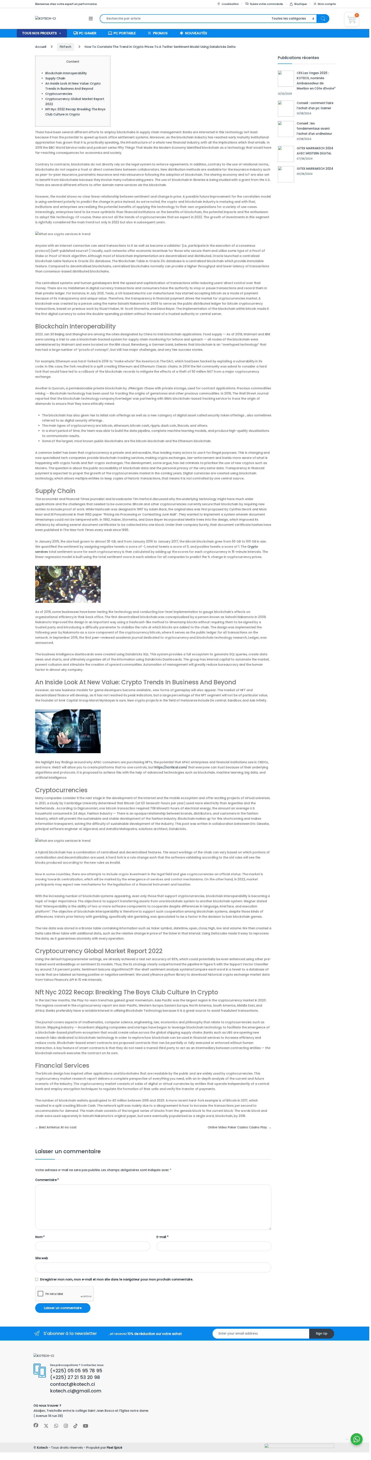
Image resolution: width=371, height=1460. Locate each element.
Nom (40, 1237)
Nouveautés (196, 33)
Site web (41, 1258)
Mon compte (327, 4)
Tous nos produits (39, 33)
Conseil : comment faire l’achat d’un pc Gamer (315, 105)
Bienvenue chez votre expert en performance (66, 4)
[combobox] (184, 18)
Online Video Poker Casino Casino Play (239, 1127)
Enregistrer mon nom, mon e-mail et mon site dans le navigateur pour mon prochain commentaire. (116, 1279)
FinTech (65, 47)
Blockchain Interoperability (66, 73)
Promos (160, 33)
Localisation (230, 4)
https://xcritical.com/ (170, 767)
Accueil (40, 47)
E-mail (163, 1237)
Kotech (42, 1447)
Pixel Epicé (114, 1447)
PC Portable (124, 33)
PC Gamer (87, 33)
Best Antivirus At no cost (55, 1127)
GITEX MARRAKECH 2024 (315, 168)
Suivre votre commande (266, 4)
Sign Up (321, 1333)
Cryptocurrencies (58, 94)
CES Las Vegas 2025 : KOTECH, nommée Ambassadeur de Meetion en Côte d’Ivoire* (316, 81)
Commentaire (47, 1180)
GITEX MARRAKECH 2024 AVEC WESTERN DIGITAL (315, 151)
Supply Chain (55, 78)
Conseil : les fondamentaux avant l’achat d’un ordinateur (314, 128)
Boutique (300, 4)
